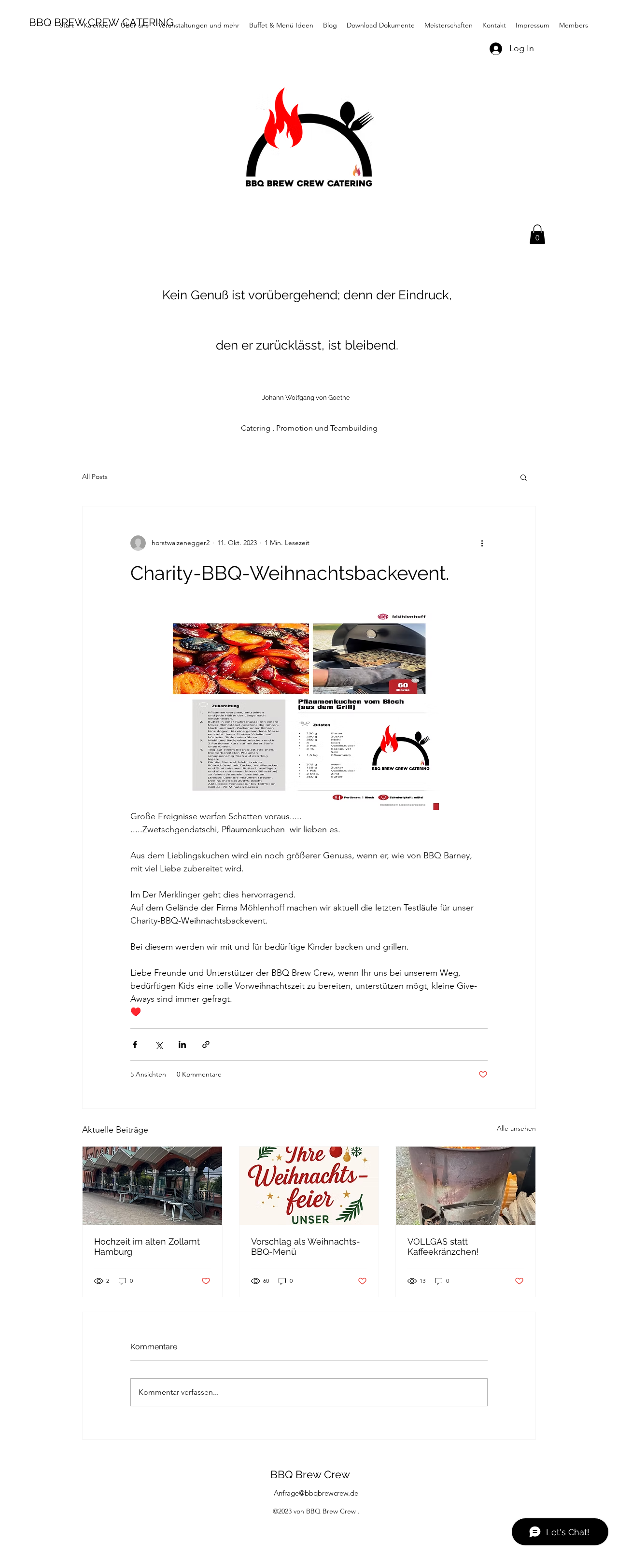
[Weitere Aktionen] (482, 543)
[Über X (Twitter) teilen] (158, 1044)
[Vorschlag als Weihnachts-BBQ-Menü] (309, 1186)
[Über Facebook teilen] (135, 1044)
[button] (537, 234)
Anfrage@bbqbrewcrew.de (316, 1493)
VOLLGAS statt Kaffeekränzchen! (443, 1246)
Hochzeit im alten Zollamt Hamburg (147, 1246)
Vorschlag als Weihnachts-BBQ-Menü (305, 1246)
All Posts (95, 476)
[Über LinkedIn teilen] (182, 1044)
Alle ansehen (516, 1128)
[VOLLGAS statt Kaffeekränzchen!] (465, 1186)
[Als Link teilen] (206, 1044)
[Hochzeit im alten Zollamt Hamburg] (152, 1186)
